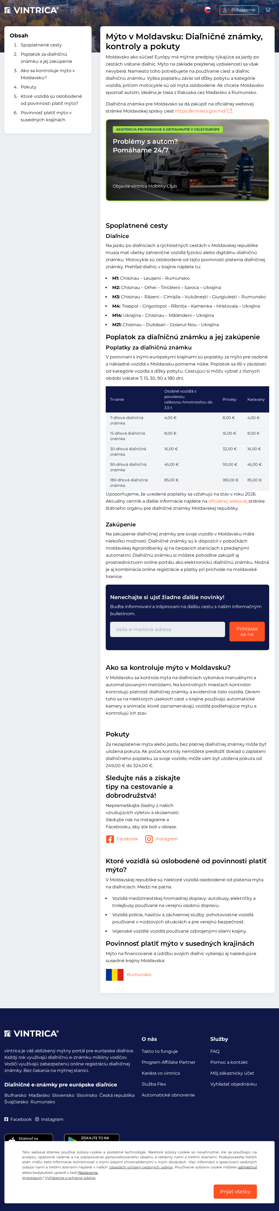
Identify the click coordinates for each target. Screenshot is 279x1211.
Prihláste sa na (247, 631)
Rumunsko (139, 974)
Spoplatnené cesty (41, 45)
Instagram (167, 838)
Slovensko (63, 1095)
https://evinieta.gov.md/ (200, 111)
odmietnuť (247, 1167)
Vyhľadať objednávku (233, 1084)
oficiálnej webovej (227, 501)
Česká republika (117, 1095)
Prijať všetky (235, 1192)
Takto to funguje (160, 1051)
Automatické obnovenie (168, 1095)
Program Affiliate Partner (168, 1062)
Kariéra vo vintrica (161, 1073)
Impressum (32, 1178)
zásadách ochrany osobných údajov (141, 1167)
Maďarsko (39, 1095)
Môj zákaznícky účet (232, 1073)
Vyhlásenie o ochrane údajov (70, 1178)
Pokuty (29, 87)
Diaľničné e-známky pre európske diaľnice (60, 1085)
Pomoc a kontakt (229, 1062)
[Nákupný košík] (267, 10)
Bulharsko (15, 1095)
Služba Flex (154, 1084)
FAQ (214, 1051)
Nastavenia (88, 1173)
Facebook (127, 838)
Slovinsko (87, 1095)
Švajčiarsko (16, 1101)
